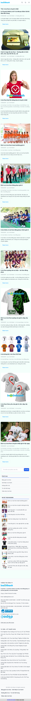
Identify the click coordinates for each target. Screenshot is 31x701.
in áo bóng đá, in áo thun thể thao (11, 354)
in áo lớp (17, 588)
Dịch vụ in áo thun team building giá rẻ (12, 145)
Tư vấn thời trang (6, 488)
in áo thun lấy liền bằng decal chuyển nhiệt (14, 100)
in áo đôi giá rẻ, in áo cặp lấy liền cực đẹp (18, 523)
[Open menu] (29, 2)
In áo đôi (22, 106)
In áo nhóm (9, 105)
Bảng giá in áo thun (6, 479)
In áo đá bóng (16, 106)
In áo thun (10, 150)
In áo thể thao (23, 105)
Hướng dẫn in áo (20, 15)
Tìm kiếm (26, 469)
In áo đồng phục (17, 150)
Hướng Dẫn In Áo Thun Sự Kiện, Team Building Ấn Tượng (15, 640)
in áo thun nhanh (11, 588)
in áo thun (3, 588)
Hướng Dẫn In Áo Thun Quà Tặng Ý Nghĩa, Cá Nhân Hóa (15, 638)
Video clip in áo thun (6, 491)
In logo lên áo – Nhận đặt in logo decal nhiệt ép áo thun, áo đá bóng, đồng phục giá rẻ (18, 548)
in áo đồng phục (24, 588)
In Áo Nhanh (11, 15)
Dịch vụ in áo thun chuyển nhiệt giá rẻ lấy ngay (15, 443)
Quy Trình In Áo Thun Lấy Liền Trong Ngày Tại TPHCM (14, 653)
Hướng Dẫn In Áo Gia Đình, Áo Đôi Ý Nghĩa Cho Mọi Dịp (15, 643)
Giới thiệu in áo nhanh (7, 482)
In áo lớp (4, 105)
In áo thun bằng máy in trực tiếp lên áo (17, 519)
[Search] (22, 2)
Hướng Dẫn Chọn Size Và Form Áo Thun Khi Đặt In (13, 660)
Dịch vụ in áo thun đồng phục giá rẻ (12, 185)
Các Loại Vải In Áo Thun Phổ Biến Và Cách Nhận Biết (14, 674)
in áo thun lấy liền (13, 590)
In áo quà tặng (15, 105)
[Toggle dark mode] (25, 2)
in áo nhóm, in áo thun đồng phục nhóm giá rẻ (15, 230)
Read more (5, 24)
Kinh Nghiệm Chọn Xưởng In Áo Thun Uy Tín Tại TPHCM (15, 631)
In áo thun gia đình (7, 106)
